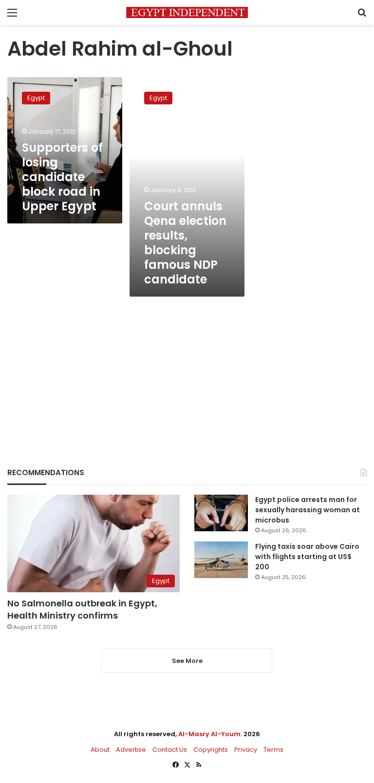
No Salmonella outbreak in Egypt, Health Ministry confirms (82, 609)
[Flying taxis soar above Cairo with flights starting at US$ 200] (221, 560)
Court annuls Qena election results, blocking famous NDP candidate (185, 242)
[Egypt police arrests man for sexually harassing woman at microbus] (221, 513)
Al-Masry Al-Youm (209, 734)
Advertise (131, 749)
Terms (273, 749)
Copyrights (210, 749)
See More (187, 660)
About (100, 749)
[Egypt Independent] (187, 12)
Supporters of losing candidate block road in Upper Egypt (62, 177)
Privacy (245, 749)
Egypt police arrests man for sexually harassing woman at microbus (307, 510)
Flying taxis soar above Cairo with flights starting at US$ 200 (307, 557)
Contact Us (169, 749)
